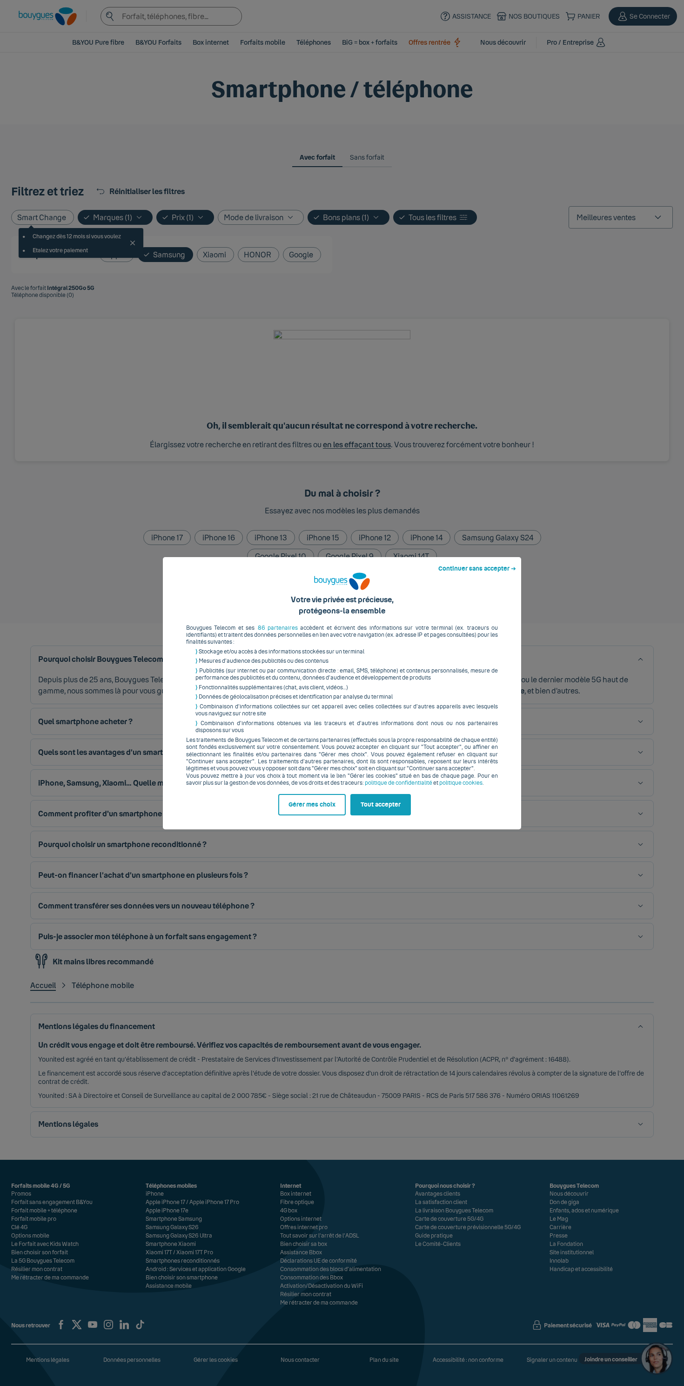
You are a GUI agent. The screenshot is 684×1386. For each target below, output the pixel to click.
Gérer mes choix (311, 804)
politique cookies (461, 783)
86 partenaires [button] (278, 628)
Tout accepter (381, 804)
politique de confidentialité (398, 783)
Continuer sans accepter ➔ (477, 568)
